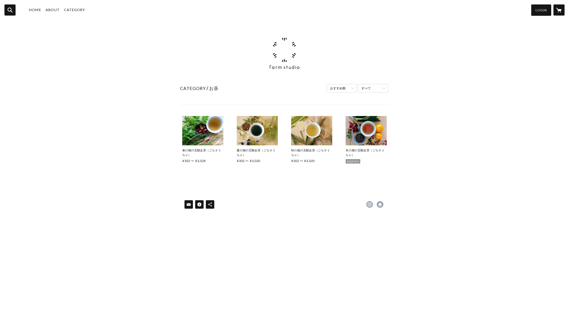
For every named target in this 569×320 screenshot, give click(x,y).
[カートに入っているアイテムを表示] (559, 10)
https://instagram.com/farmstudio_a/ (369, 204)
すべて (366, 88)
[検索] (10, 10)
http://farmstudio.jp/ (380, 204)
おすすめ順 (338, 88)
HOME (35, 10)
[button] (541, 10)
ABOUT (53, 10)
